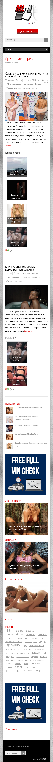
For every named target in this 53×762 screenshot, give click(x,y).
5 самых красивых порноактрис (29, 407)
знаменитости (36, 645)
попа (7, 660)
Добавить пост (27, 31)
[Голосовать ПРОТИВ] (6, 250)
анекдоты (10, 638)
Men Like (36, 759)
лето (7, 653)
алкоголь (42, 634)
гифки (34, 638)
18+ (9, 630)
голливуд (11, 88)
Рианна (38, 84)
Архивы (9, 619)
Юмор (40, 277)
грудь (42, 641)
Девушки (26, 277)
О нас (9, 746)
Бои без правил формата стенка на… (17, 382)
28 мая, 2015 (21, 273)
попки (13, 660)
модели (39, 652)
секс (9, 663)
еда (25, 646)
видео (27, 638)
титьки (27, 667)
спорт (18, 667)
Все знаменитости (15, 84)
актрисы (30, 634)
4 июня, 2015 (31, 80)
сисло (26, 664)
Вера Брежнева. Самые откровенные (17, 220)
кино (19, 649)
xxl (37, 631)
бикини (19, 638)
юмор (20, 281)
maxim (19, 631)
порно (28, 660)
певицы (43, 657)
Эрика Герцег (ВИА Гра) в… (26, 434)
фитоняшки (10, 671)
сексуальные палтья (29, 88)
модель (10, 656)
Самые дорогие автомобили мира (17, 173)
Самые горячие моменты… (17, 243)
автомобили (15, 634)
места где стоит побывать (20, 653)
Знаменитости (29, 84)
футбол (19, 671)
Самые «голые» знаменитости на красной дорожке (26, 75)
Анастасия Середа (14, 80)
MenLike (8, 62)
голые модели (31, 642)
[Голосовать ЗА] (8, 250)
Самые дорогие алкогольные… (17, 196)
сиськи (35, 663)
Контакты (25, 746)
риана (15, 62)
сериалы (18, 664)
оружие (34, 657)
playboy (30, 631)
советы (9, 667)
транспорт (35, 667)
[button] (26, 519)
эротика (28, 671)
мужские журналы (23, 657)
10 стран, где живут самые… (27, 425)
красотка (28, 649)
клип (10, 281)
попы (20, 660)
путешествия (39, 660)
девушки (14, 645)
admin (9, 273)
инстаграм (10, 649)
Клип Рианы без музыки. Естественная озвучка (21, 268)
